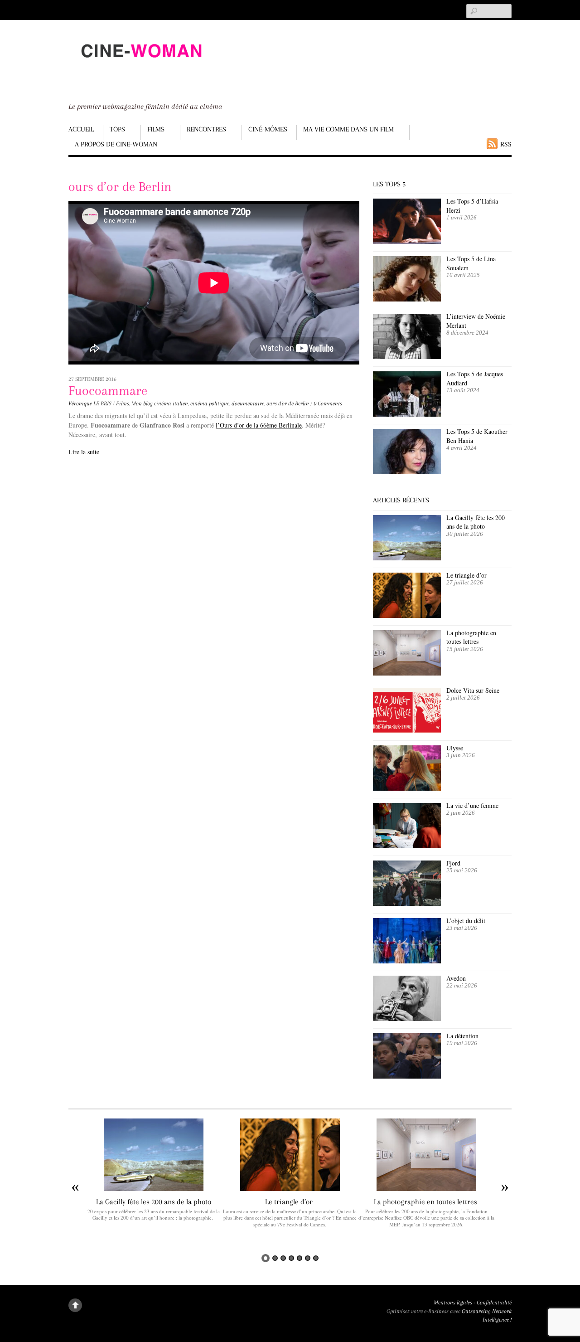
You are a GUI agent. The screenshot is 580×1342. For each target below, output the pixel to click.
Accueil (81, 129)
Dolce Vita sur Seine (472, 690)
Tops (117, 129)
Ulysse (454, 748)
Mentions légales (453, 1302)
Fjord (453, 863)
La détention (462, 1035)
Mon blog (142, 403)
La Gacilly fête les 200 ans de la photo (475, 522)
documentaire (248, 403)
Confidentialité (494, 1302)
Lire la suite (83, 451)
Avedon (457, 978)
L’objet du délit (465, 920)
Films (155, 129)
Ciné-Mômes (267, 129)
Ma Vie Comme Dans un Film (348, 129)
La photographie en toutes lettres (471, 637)
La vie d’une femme (472, 805)
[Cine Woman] (140, 66)
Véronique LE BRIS (89, 403)
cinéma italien (171, 403)
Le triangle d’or (467, 575)
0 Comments (328, 403)
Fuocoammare (107, 390)
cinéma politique (209, 403)
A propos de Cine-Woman (116, 144)
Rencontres (206, 129)
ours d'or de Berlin (287, 403)
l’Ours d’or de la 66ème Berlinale (259, 425)
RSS (506, 144)
